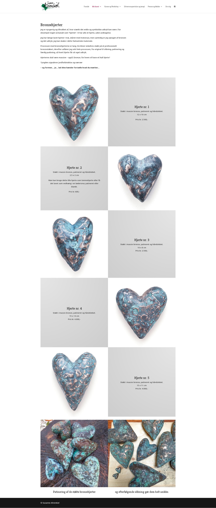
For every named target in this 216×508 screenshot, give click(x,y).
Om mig (168, 7)
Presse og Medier (154, 7)
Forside (86, 7)
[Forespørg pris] (175, 9)
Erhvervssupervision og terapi (134, 7)
